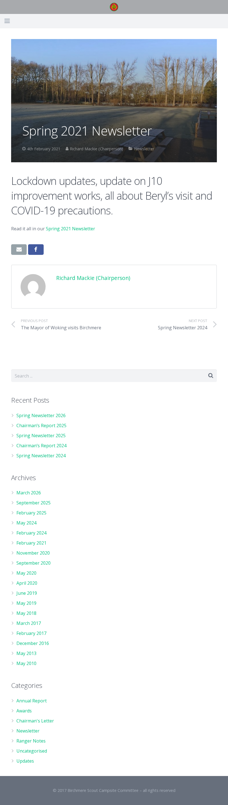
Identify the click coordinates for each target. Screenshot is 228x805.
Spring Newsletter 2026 (41, 415)
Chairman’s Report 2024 (41, 446)
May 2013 (26, 653)
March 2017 (28, 623)
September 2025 (33, 503)
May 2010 (26, 663)
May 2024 (26, 523)
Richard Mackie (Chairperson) (96, 148)
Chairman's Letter (35, 721)
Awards (24, 711)
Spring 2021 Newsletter (70, 229)
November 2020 (33, 553)
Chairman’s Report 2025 (41, 425)
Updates (25, 761)
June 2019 (26, 593)
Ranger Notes (31, 741)
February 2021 (31, 543)
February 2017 (31, 633)
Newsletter (144, 148)
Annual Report (31, 701)
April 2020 (26, 583)
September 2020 (33, 563)
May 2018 (26, 613)
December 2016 (32, 643)
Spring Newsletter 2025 (41, 435)
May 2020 (26, 573)
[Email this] (19, 249)
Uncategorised (31, 751)
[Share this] (36, 249)
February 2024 (31, 533)
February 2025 (31, 513)
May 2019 (26, 603)
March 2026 (28, 493)
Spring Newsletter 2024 (41, 456)
